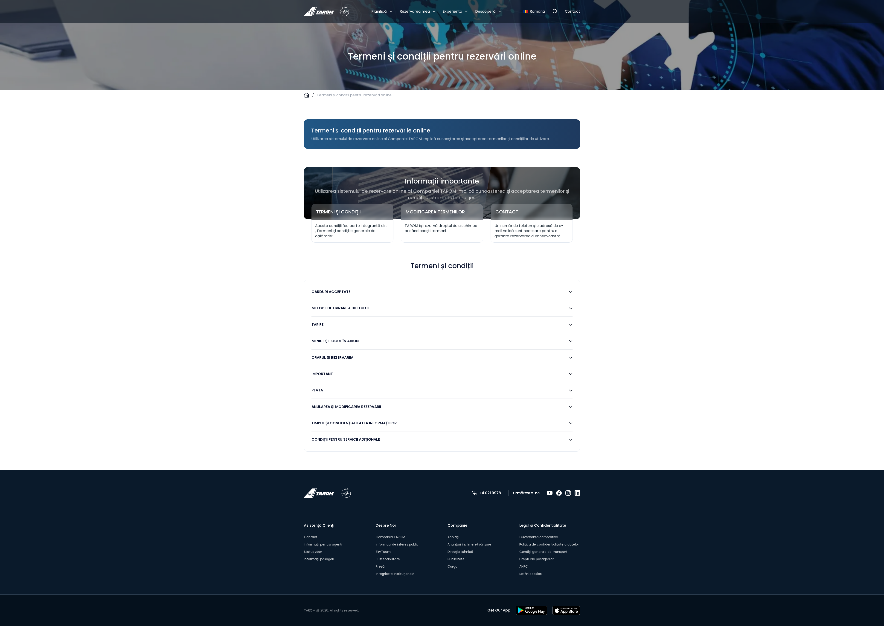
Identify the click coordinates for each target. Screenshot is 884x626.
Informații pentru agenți (323, 544)
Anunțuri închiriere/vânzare (469, 544)
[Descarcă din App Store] (566, 610)
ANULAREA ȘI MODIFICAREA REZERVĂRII (346, 406)
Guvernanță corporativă (538, 537)
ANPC (523, 566)
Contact (572, 11)
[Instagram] (568, 493)
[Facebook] (559, 493)
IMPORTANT (322, 373)
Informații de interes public (397, 544)
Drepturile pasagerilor (536, 559)
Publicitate (456, 559)
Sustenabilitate (388, 559)
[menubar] (436, 11)
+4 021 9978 (490, 493)
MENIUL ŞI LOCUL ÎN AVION (335, 341)
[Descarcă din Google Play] (531, 610)
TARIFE (317, 324)
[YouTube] (549, 493)
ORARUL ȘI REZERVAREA (332, 357)
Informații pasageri (319, 559)
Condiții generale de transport (543, 551)
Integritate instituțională (395, 573)
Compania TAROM (390, 537)
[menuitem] (382, 11)
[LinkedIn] (577, 493)
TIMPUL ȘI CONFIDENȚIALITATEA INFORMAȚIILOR (354, 423)
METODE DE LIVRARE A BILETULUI (340, 308)
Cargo (452, 566)
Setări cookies (530, 573)
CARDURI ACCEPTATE (330, 291)
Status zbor (313, 551)
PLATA (317, 390)
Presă (380, 566)
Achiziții (453, 537)
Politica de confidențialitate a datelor (549, 544)
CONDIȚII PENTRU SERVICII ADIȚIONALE (345, 439)
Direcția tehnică (460, 551)
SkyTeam (383, 551)
